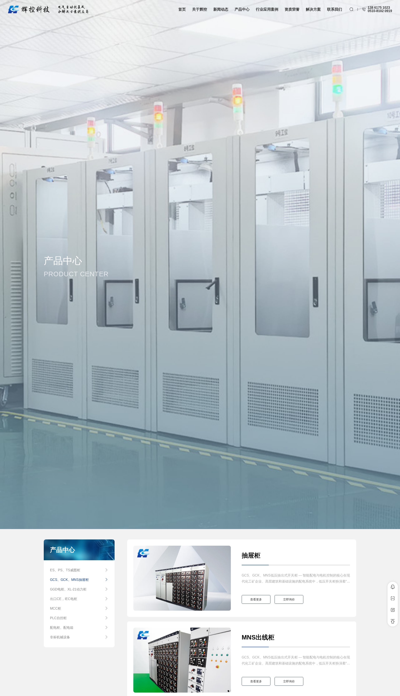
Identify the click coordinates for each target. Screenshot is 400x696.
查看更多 (256, 599)
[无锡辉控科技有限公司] (48, 9)
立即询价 (289, 599)
